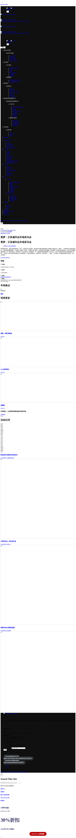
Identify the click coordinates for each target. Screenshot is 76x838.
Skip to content (4, 4)
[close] (2, 47)
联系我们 (9, 9)
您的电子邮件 (8, 748)
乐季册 (10, 231)
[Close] (2, 773)
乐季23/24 (6, 246)
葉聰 (2, 293)
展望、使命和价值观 (5, 794)
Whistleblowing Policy (13, 220)
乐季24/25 (3, 788)
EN (9, 8)
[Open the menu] (2, 223)
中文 (14, 8)
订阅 (5, 749)
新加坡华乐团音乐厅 (6, 277)
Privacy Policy (4, 220)
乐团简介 (2, 791)
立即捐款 (3, 414)
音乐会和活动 (12, 246)
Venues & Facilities (23, 220)
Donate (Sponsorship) (5, 797)
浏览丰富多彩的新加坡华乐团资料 (14, 761)
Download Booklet (5, 257)
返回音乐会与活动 (5, 233)
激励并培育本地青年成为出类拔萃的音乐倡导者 (18, 757)
